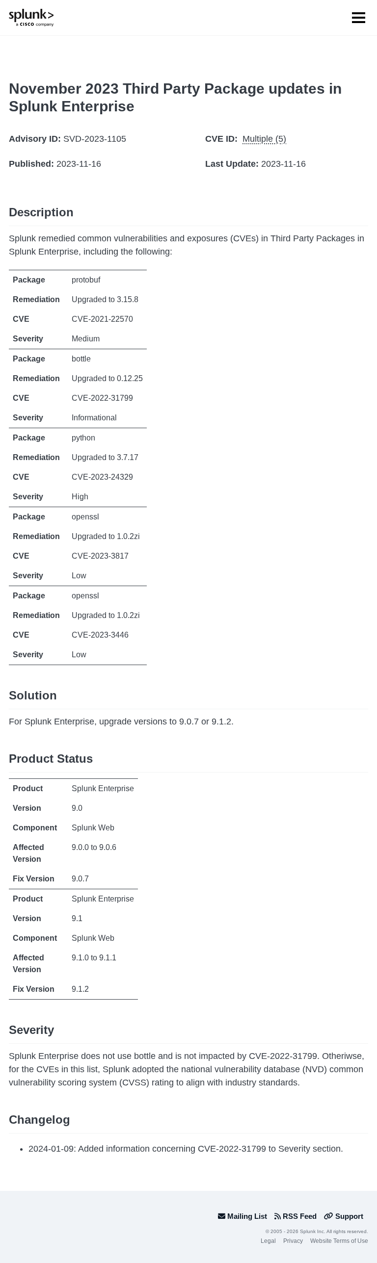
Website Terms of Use (339, 1240)
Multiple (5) (264, 139)
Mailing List (246, 1216)
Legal (268, 1240)
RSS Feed (299, 1216)
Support (348, 1216)
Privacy (293, 1240)
